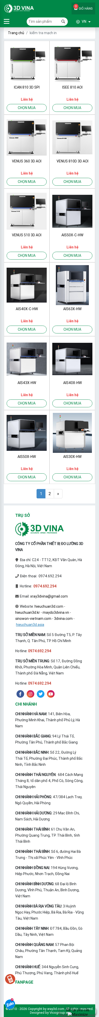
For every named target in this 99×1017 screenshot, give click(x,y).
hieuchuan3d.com (49, 606)
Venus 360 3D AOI (26, 161)
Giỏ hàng (84, 7)
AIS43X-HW (27, 382)
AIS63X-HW (72, 309)
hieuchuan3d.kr (27, 612)
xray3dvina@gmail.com (49, 596)
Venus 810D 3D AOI (72, 161)
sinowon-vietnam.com (33, 618)
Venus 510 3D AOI (26, 235)
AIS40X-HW (72, 382)
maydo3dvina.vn (56, 612)
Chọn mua (27, 107)
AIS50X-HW (27, 456)
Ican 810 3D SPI (27, 87)
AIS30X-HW (72, 456)
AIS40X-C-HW (27, 309)
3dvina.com (63, 618)
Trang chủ (16, 33)
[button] (79, 21)
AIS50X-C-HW (72, 235)
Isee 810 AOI (72, 87)
